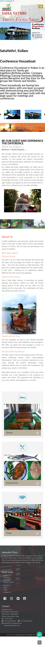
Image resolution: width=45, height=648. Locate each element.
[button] (6, 200)
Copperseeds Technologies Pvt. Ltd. (26, 634)
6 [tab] (26, 121)
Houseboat (7, 577)
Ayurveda (6, 580)
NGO (5, 588)
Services (6, 585)
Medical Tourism (8, 582)
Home (5, 575)
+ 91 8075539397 (8, 618)
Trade (5, 590)
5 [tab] (22, 121)
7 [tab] (29, 121)
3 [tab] (15, 121)
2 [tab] (12, 121)
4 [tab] (19, 121)
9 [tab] (36, 121)
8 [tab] (33, 121)
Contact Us (7, 592)
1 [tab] (9, 121)
